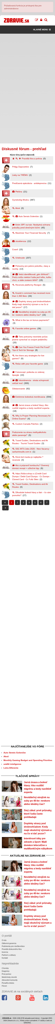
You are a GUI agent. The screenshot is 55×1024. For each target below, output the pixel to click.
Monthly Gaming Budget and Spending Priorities (28, 760)
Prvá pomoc (6, 974)
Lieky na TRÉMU (20, 175)
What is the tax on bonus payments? (32, 320)
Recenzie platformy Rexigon (28, 285)
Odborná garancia (9, 943)
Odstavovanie (19, 388)
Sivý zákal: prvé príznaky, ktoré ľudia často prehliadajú (38, 813)
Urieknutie (20, 258)
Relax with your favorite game (29, 364)
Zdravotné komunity (9, 980)
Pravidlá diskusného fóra (12, 949)
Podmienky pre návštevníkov (13, 946)
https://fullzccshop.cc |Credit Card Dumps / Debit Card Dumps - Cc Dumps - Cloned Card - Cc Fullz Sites (31, 476)
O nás (4, 940)
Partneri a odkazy (9, 955)
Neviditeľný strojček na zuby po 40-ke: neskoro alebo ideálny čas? (37, 800)
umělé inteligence (12, 764)
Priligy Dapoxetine (20, 167)
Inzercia (5, 952)
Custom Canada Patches (27, 424)
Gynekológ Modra (20, 200)
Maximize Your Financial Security (31, 233)
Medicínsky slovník (9, 977)
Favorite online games (26, 328)
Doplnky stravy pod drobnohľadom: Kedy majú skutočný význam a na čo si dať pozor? (31, 304)
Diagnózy (5, 971)
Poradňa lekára (8, 983)
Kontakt (5, 958)
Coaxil (15, 249)
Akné (18, 208)
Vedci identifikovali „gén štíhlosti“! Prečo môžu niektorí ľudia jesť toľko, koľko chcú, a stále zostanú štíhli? (31, 277)
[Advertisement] (27, 61)
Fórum (4, 986)
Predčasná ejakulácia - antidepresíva (29, 183)
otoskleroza (21, 241)
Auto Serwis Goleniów (28, 216)
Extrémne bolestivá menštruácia (30, 397)
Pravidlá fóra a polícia (32, 158)
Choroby (5, 968)
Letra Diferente (11, 768)
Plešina (19, 191)
